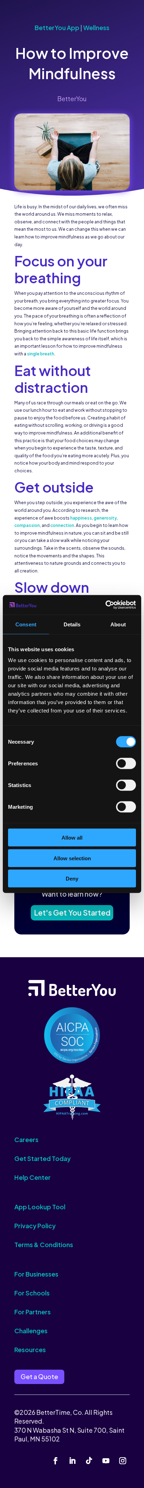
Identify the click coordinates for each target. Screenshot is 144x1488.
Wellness (96, 27)
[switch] (126, 763)
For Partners (32, 1312)
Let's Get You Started (72, 912)
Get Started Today (42, 1158)
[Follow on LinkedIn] (72, 1461)
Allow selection (72, 858)
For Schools (32, 1293)
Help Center (32, 1177)
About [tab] (118, 624)
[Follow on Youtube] (106, 1461)
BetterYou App (57, 27)
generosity (105, 518)
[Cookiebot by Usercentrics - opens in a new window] (105, 605)
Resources (30, 1350)
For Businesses (36, 1274)
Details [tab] (72, 624)
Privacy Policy (35, 1226)
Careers (26, 1139)
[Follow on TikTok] (89, 1461)
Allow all (72, 838)
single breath (40, 353)
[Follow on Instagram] (123, 1461)
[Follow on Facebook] (56, 1461)
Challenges (31, 1331)
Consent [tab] (25, 624)
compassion (27, 525)
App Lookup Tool (39, 1207)
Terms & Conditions (43, 1244)
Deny (72, 879)
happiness (81, 518)
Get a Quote (39, 1376)
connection (62, 525)
